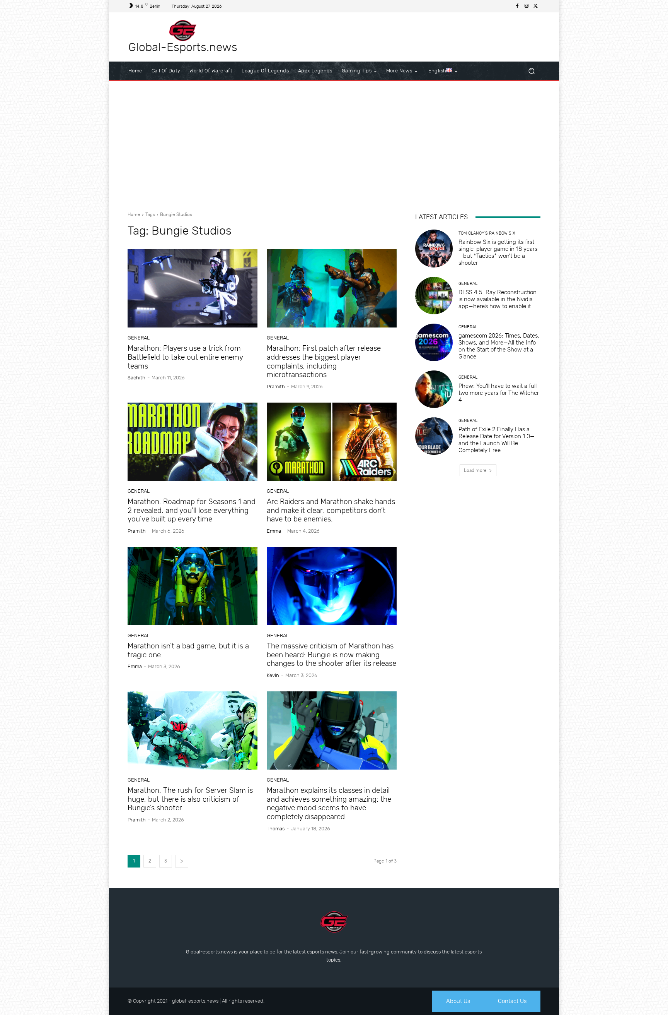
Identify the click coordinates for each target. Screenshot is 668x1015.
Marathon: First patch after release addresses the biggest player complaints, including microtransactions (324, 361)
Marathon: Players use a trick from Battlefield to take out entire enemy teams (185, 357)
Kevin (273, 675)
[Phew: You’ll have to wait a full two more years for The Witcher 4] (434, 389)
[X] (535, 6)
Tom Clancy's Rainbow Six (486, 233)
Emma (274, 531)
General (139, 337)
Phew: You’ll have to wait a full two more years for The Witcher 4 (498, 392)
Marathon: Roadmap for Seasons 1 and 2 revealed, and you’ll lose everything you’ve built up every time (192, 510)
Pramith (276, 386)
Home (134, 214)
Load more (475, 470)
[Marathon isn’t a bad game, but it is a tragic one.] (192, 586)
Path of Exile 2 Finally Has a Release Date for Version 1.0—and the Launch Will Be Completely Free (496, 440)
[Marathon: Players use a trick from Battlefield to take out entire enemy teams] (192, 288)
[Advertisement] (334, 143)
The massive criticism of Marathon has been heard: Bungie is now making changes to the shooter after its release (331, 654)
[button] (531, 71)
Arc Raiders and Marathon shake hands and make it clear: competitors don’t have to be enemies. (331, 510)
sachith (136, 378)
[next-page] (181, 861)
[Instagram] (526, 6)
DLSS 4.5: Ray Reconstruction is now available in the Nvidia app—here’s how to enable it (497, 299)
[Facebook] (517, 6)
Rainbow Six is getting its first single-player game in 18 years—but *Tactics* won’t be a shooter (497, 252)
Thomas (276, 829)
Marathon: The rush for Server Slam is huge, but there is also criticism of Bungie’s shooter (190, 799)
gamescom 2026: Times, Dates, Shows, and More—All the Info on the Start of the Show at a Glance (498, 346)
